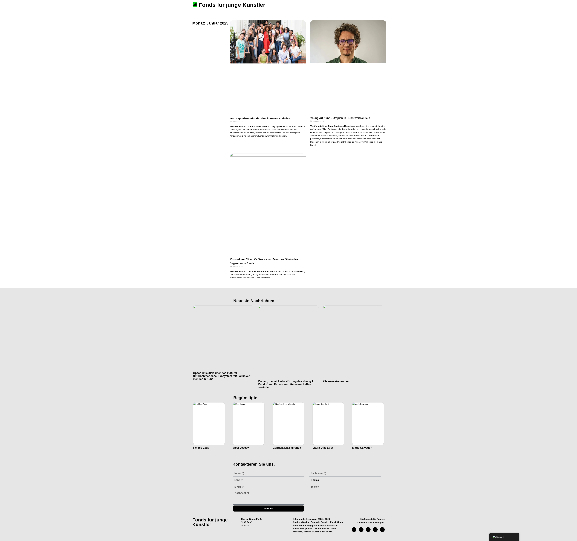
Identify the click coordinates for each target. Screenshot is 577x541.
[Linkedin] (382, 529)
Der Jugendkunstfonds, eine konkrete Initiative (260, 118)
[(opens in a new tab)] (268, 67)
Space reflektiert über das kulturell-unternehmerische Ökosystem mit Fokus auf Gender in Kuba (221, 376)
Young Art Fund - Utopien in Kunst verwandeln (340, 118)
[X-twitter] (368, 529)
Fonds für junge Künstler (232, 5)
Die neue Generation (336, 381)
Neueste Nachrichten (253, 301)
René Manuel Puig (302, 525)
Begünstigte (245, 398)
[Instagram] (361, 529)
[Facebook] (354, 529)
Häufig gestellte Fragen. (372, 519)
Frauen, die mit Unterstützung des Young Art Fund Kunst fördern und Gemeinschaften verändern (287, 384)
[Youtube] (375, 529)
